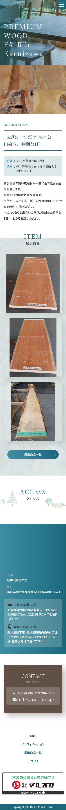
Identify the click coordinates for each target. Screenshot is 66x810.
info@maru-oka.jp (36, 699)
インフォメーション (33, 744)
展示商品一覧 (33, 454)
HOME (33, 735)
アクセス (33, 761)
